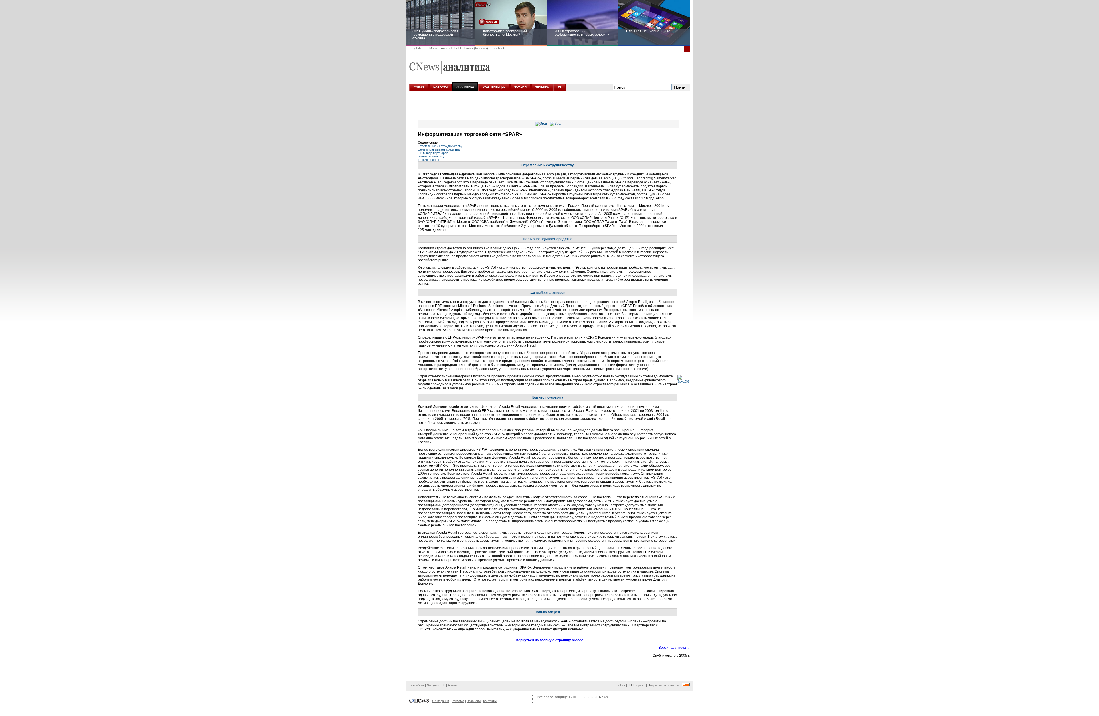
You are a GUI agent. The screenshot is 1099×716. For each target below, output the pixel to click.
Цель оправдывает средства (439, 149)
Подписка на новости (663, 685)
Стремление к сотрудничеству (440, 146)
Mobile (433, 48)
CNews (602, 697)
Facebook (498, 48)
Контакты (490, 701)
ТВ (560, 87)
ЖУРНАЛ (520, 87)
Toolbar (620, 685)
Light (457, 48)
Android (446, 48)
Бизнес (431, 156)
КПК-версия (636, 685)
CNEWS (419, 87)
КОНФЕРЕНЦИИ (494, 87)
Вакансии (474, 701)
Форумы (433, 685)
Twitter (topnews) (476, 48)
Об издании (440, 701)
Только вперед (428, 159)
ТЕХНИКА (542, 87)
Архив (452, 685)
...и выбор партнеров (433, 153)
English (416, 48)
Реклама (458, 701)
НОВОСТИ (440, 87)
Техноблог (416, 685)
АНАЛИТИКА (465, 86)
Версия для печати (674, 648)
